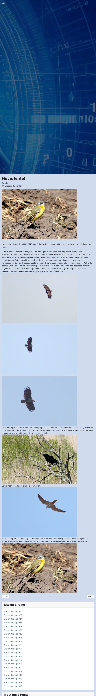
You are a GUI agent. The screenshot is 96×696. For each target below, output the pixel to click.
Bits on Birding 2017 (13, 645)
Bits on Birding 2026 (13, 611)
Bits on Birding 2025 (13, 615)
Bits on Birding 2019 (13, 637)
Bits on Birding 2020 (13, 634)
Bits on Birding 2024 (13, 619)
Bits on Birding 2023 (13, 622)
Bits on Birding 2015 (13, 652)
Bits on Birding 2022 (13, 626)
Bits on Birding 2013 (13, 660)
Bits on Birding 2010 (13, 671)
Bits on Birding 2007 (13, 682)
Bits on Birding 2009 (13, 675)
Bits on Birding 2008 (13, 679)
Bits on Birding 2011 (12, 667)
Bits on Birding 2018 (13, 641)
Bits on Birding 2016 (13, 649)
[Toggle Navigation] (3, 3)
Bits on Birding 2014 (13, 656)
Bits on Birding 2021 (13, 630)
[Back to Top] (92, 691)
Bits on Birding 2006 (13, 686)
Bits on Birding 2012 (13, 664)
